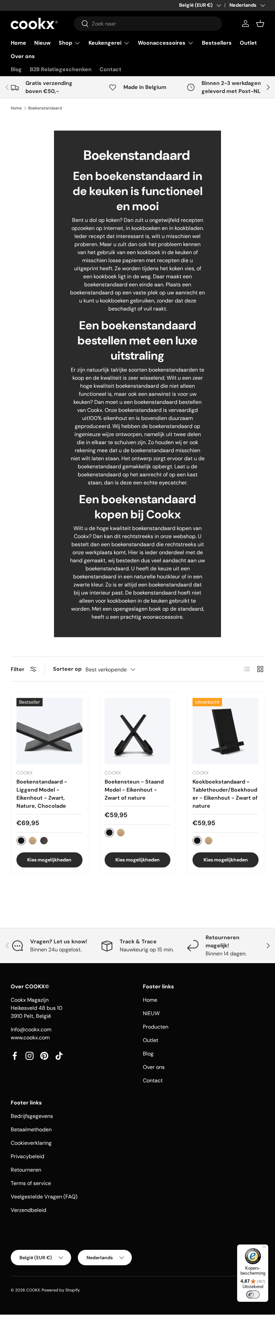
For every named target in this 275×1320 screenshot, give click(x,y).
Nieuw (42, 42)
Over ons (23, 56)
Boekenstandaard (45, 108)
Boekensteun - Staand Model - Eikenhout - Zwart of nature (134, 789)
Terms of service (31, 1183)
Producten (155, 1026)
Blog (16, 69)
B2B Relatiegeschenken (61, 69)
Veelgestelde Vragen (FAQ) (44, 1196)
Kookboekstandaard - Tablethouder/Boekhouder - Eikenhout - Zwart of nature (225, 793)
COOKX (33, 1290)
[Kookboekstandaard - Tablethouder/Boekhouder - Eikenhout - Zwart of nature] (225, 731)
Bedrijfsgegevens (32, 1116)
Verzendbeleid (28, 1210)
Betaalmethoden (31, 1129)
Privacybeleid (27, 1156)
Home (18, 42)
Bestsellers (217, 42)
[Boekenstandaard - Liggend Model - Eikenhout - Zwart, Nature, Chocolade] (49, 731)
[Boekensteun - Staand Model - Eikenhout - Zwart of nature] (138, 731)
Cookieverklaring (31, 1142)
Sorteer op (67, 668)
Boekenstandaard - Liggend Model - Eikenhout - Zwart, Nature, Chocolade (41, 793)
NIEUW (151, 1013)
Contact (110, 69)
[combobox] (148, 23)
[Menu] (264, 1248)
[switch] (253, 1294)
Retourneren (26, 1169)
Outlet (248, 42)
